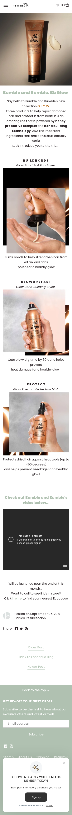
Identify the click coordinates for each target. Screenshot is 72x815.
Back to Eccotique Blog (36, 657)
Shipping (42, 757)
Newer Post (36, 667)
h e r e (17, 598)
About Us (25, 757)
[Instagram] (11, 746)
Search (8, 757)
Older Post (36, 647)
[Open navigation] (6, 5)
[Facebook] (5, 746)
